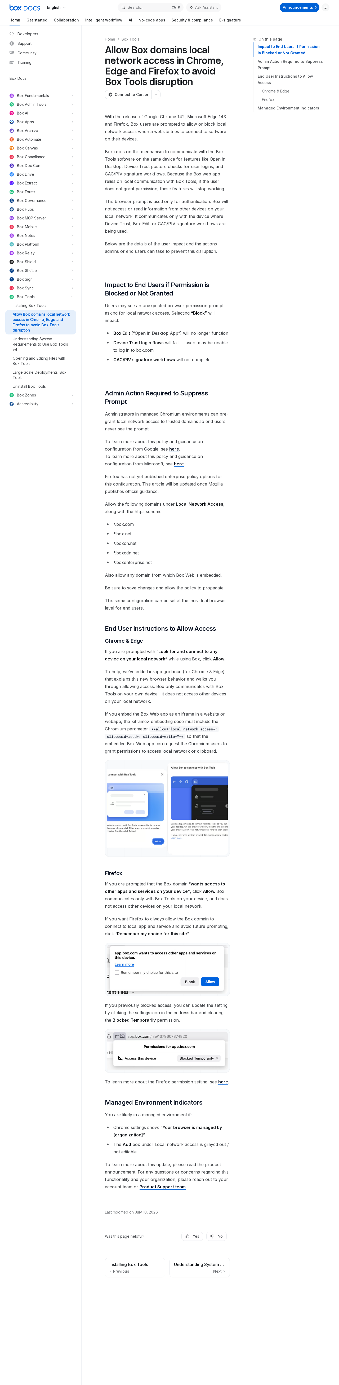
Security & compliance (192, 20)
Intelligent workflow (103, 20)
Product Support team (163, 1186)
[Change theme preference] (325, 7)
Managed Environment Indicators (288, 108)
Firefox (268, 99)
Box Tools (130, 39)
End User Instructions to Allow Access (285, 79)
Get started (36, 20)
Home (15, 20)
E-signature (230, 20)
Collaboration (66, 20)
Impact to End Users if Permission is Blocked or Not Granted (289, 49)
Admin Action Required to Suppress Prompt (290, 64)
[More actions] (155, 94)
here (174, 449)
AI (130, 20)
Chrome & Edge (275, 91)
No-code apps (152, 20)
